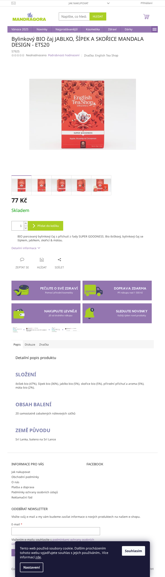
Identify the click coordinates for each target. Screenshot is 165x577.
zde (38, 557)
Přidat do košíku (48, 226)
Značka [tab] (44, 344)
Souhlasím (133, 551)
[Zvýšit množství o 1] (26, 223)
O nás (15, 482)
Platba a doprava (22, 487)
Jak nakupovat (78, 3)
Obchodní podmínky (25, 477)
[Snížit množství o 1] (26, 228)
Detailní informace (23, 248)
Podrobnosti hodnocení (63, 55)
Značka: (101, 55)
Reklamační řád (21, 497)
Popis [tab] (17, 344)
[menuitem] (19, 29)
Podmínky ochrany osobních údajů (34, 492)
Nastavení (31, 567)
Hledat (98, 16)
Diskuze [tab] (30, 344)
